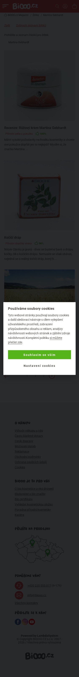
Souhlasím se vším (39, 354)
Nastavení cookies (39, 365)
